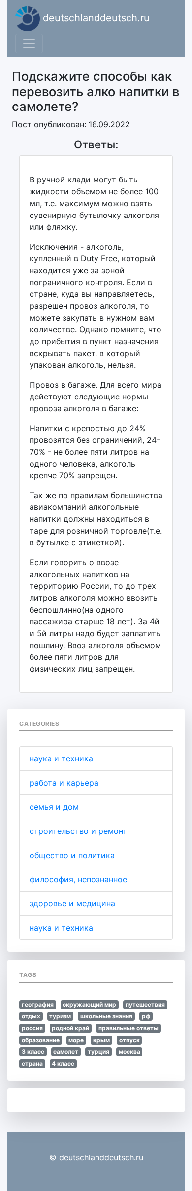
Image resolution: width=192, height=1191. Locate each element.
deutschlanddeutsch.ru (95, 18)
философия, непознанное (78, 879)
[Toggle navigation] (29, 43)
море (76, 1040)
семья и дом (54, 807)
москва (129, 1051)
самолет (65, 1051)
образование (41, 1040)
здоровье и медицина (72, 903)
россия (32, 1028)
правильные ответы (128, 1028)
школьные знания (106, 1016)
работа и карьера (64, 783)
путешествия (145, 1004)
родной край (70, 1028)
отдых (31, 1016)
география (38, 1004)
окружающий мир (89, 1004)
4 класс (63, 1063)
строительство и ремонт (78, 831)
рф (146, 1016)
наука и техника (61, 758)
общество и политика (72, 855)
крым (101, 1040)
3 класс (33, 1051)
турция (98, 1051)
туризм (60, 1016)
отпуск (129, 1040)
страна (32, 1063)
